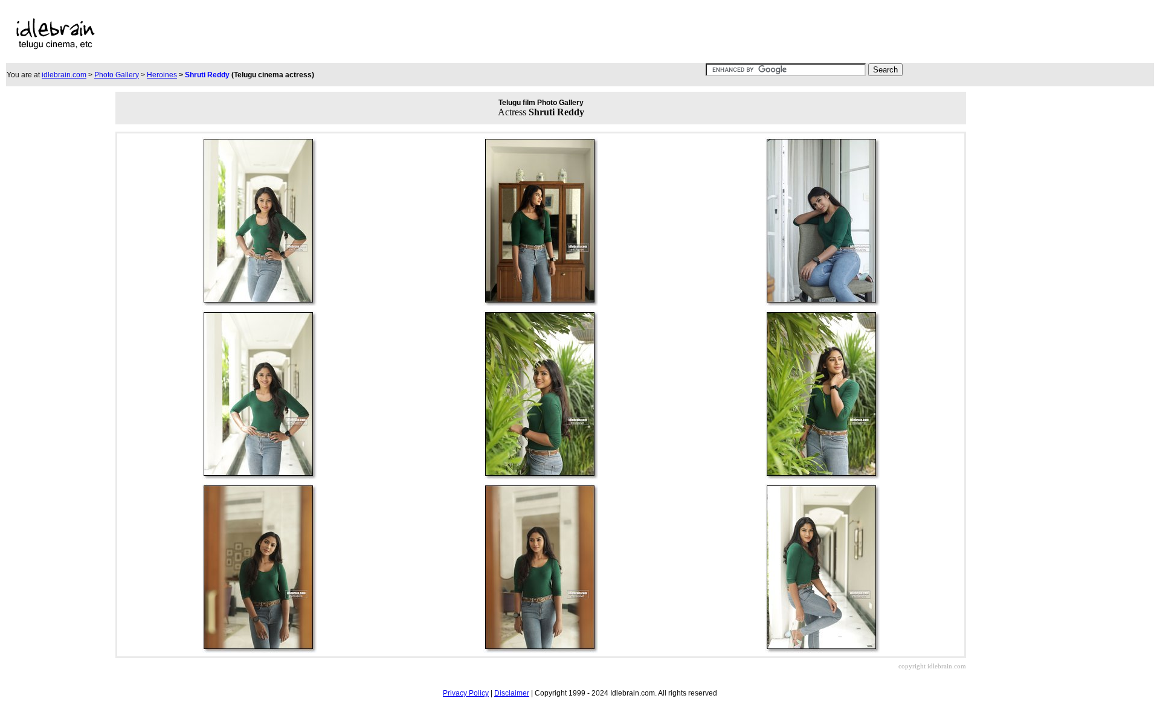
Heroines (162, 75)
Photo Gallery (116, 75)
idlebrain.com (64, 75)
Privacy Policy (466, 693)
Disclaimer (511, 693)
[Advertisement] (436, 34)
